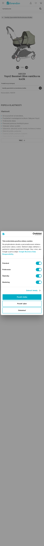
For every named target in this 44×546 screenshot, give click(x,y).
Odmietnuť (22, 310)
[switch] (39, 269)
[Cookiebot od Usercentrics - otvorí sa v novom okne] (33, 234)
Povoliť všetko (22, 297)
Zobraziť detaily (32, 290)
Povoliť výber (22, 303)
